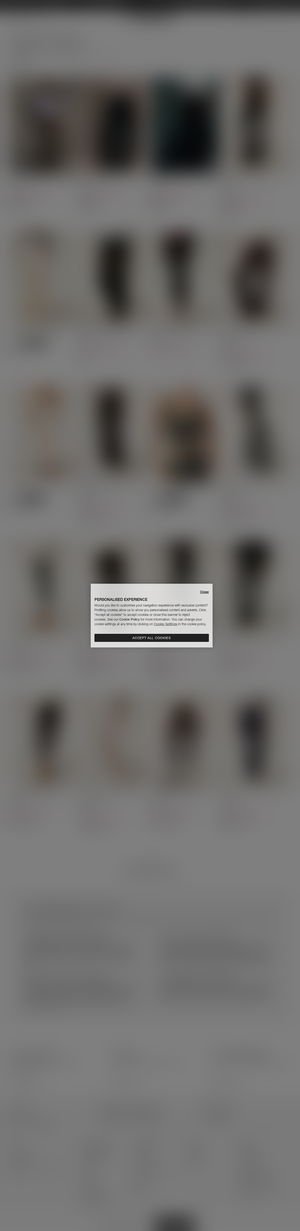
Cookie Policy (129, 619)
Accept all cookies (151, 638)
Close (204, 592)
